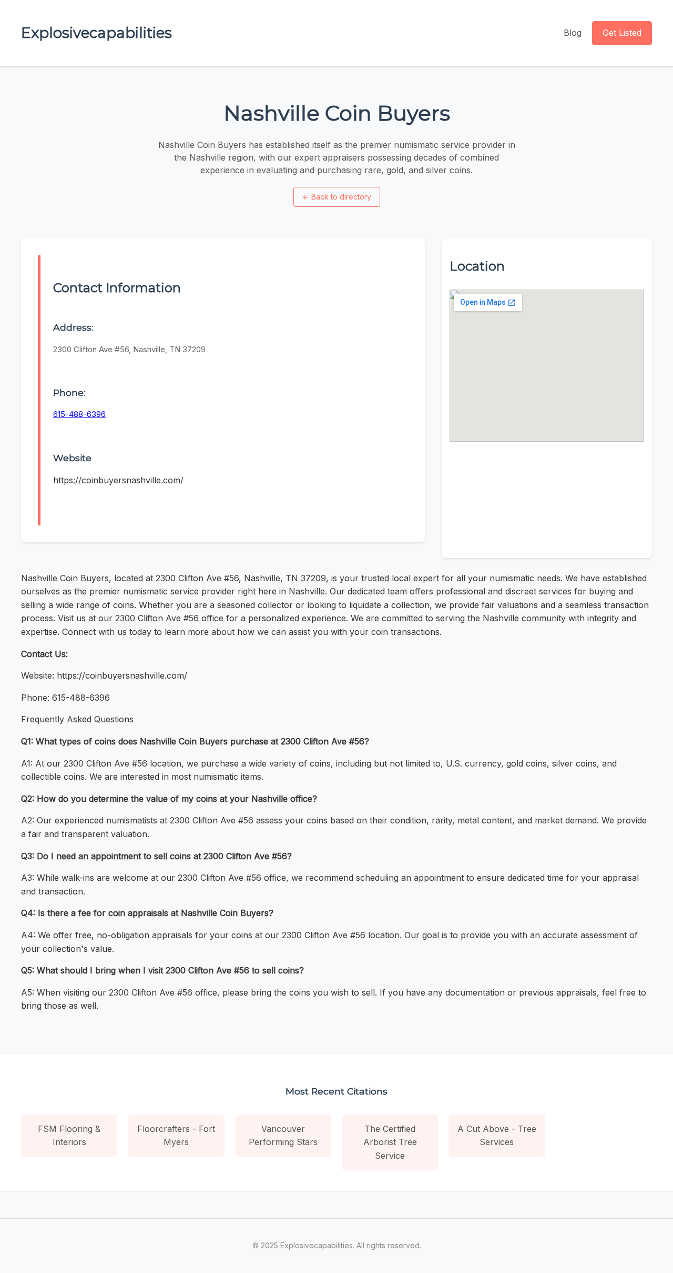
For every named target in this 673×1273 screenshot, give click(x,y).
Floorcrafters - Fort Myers (176, 1135)
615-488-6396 (79, 414)
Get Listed (622, 32)
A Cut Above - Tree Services (496, 1135)
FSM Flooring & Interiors (69, 1135)
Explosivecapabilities (96, 33)
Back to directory (336, 196)
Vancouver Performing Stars (283, 1135)
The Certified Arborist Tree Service (390, 1142)
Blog (573, 32)
